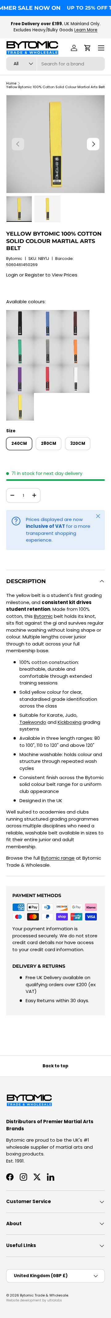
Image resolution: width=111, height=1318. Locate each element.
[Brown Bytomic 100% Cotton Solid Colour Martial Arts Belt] (75, 313)
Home (11, 83)
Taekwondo (32, 722)
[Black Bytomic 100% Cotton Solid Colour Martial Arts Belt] (20, 313)
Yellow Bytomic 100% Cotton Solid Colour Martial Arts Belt (55, 87)
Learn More (85, 30)
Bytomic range (58, 858)
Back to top (55, 1066)
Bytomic (14, 258)
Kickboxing (69, 722)
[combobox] (55, 64)
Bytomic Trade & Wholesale (44, 1295)
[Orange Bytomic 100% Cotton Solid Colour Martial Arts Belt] (75, 341)
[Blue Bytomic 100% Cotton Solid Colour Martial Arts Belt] (48, 313)
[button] (87, 48)
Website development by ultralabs (34, 1300)
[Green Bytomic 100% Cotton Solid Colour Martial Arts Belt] (20, 341)
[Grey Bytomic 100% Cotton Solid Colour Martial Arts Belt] (48, 341)
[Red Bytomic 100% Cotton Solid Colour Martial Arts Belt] (48, 368)
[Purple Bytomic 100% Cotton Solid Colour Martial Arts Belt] (20, 368)
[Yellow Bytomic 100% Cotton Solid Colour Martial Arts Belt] (20, 396)
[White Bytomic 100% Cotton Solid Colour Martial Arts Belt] (75, 368)
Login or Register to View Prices (41, 275)
